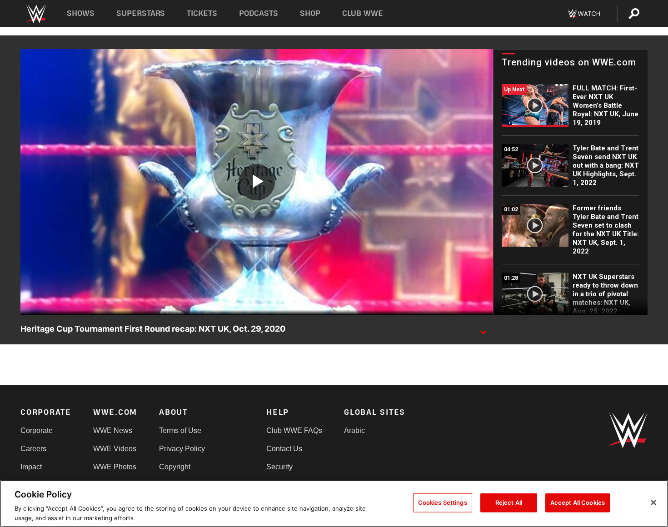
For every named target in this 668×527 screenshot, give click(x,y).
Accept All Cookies (577, 502)
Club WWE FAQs (294, 430)
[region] (334, 503)
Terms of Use (180, 430)
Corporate (36, 430)
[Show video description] (483, 329)
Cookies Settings (442, 502)
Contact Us (284, 448)
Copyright (174, 467)
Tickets (202, 13)
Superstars (140, 13)
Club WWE (362, 13)
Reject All (508, 502)
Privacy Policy (182, 448)
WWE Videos (114, 448)
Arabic (354, 430)
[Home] (35, 13)
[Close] (653, 502)
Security (279, 467)
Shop (310, 13)
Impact (31, 467)
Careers (33, 448)
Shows (81, 13)
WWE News (112, 430)
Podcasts (258, 13)
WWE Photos (114, 467)
